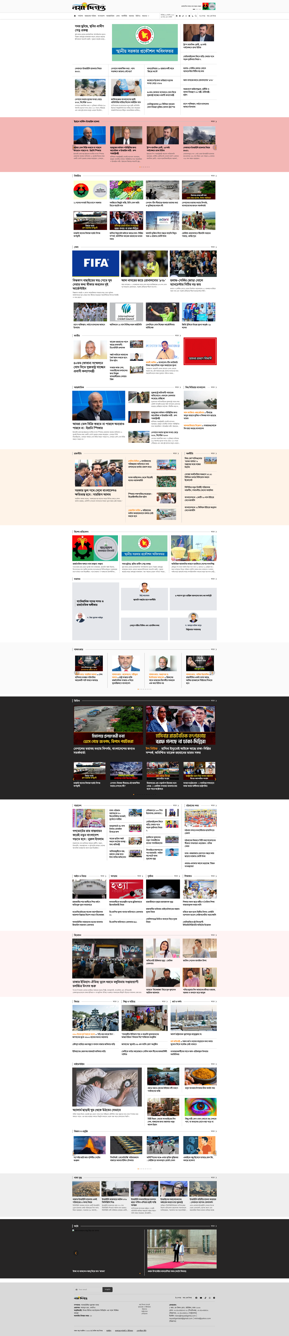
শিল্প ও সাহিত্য (129, 1001)
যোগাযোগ (144, 1314)
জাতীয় (77, 335)
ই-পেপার (202, 16)
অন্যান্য (144, 16)
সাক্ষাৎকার (78, 649)
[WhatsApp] (186, 16)
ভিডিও (138, 16)
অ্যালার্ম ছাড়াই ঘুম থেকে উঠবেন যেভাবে (97, 1110)
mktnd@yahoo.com (202, 1318)
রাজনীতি (78, 453)
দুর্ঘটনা (150, 876)
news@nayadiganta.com (185, 1316)
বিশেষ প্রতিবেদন (81, 531)
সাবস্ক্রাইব (107, 1289)
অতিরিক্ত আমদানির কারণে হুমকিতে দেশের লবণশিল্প (192, 564)
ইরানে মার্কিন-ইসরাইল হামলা (86, 121)
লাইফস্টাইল (79, 1064)
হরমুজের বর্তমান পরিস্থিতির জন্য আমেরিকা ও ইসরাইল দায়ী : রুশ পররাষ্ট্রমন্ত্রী (164, 415)
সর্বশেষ (80, 16)
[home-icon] (75, 16)
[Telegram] (189, 16)
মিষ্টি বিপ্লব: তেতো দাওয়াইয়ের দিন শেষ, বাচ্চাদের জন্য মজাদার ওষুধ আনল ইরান (162, 1121)
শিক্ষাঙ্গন (188, 876)
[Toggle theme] (193, 16)
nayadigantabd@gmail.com (180, 1318)
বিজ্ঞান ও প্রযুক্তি (81, 1131)
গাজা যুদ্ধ (78, 1177)
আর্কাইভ (108, 1330)
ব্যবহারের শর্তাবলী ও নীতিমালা (124, 1330)
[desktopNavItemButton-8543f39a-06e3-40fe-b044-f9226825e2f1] (148, 16)
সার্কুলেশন (144, 1311)
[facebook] (176, 16)
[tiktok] (183, 16)
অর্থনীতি (124, 16)
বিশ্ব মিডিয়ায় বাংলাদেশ (195, 387)
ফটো (76, 1226)
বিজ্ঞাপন (144, 1309)
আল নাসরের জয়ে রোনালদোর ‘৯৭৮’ (143, 280)
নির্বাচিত (77, 175)
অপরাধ (114, 876)
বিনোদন (77, 935)
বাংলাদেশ (101, 16)
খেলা (118, 16)
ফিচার (76, 1001)
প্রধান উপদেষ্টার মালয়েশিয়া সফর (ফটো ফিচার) (167, 1271)
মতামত (131, 16)
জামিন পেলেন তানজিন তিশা (194, 960)
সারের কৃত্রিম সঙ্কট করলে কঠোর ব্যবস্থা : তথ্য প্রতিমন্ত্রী (118, 841)
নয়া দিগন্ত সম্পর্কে (144, 1305)
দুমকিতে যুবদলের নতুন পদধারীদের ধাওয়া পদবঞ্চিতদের (154, 840)
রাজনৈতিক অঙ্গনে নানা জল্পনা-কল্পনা (88, 564)
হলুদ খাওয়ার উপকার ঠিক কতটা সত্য (200, 1088)
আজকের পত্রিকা (90, 16)
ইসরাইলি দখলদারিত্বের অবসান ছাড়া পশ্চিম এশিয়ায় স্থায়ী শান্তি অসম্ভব (143, 1202)
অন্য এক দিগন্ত (211, 16)
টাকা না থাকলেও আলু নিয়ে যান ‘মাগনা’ (89, 1271)
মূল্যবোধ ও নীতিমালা (144, 1307)
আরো (213, 121)
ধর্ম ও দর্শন (176, 1001)
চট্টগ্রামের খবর (192, 805)
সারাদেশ (77, 805)
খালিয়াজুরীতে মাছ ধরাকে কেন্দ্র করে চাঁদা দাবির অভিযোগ (117, 854)
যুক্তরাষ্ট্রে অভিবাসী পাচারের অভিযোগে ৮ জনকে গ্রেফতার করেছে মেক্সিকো (163, 395)
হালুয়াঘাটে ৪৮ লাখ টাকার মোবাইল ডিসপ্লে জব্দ (117, 829)
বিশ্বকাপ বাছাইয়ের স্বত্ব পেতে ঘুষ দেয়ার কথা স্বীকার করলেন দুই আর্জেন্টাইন (92, 284)
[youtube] (179, 16)
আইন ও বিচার (80, 876)
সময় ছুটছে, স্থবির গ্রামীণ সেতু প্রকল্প (136, 564)
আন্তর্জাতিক (110, 16)
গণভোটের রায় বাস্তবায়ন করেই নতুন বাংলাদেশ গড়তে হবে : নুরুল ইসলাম (88, 835)
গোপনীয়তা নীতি (141, 1330)
